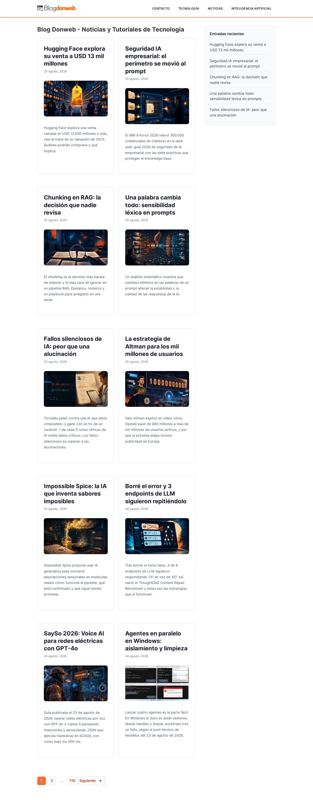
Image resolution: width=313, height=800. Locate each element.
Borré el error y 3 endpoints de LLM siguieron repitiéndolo (156, 494)
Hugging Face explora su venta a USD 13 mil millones (74, 56)
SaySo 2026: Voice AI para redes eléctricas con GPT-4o (74, 641)
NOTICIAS (215, 8)
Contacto (161, 8)
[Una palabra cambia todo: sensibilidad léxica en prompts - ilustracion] (157, 264)
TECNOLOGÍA (188, 8)
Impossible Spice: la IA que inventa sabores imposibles (75, 494)
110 (72, 780)
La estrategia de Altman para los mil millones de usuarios (154, 346)
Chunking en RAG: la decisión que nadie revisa (72, 205)
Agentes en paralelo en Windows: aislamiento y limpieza (156, 641)
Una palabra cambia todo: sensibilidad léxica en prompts (153, 205)
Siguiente (90, 780)
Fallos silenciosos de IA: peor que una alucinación (73, 346)
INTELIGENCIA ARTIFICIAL (251, 8)
